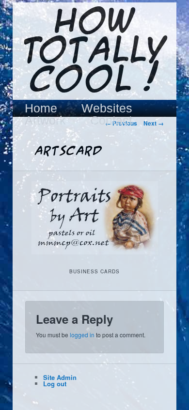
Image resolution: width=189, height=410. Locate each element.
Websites (106, 108)
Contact (111, 120)
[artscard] (94, 217)
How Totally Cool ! (94, 51)
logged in (82, 335)
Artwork (45, 120)
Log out (54, 383)
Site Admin (60, 377)
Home (41, 108)
